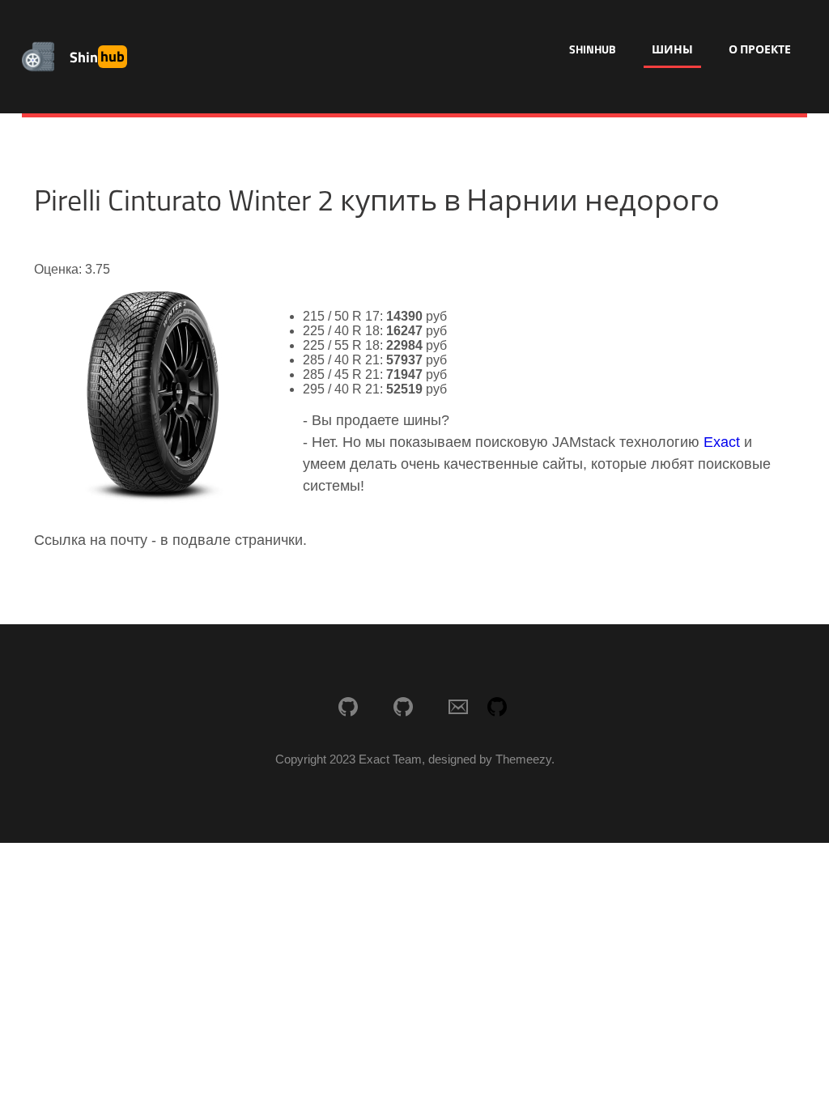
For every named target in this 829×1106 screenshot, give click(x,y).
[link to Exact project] (348, 708)
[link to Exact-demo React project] (403, 708)
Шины (672, 48)
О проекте (760, 48)
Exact (722, 442)
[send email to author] (458, 708)
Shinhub (592, 48)
